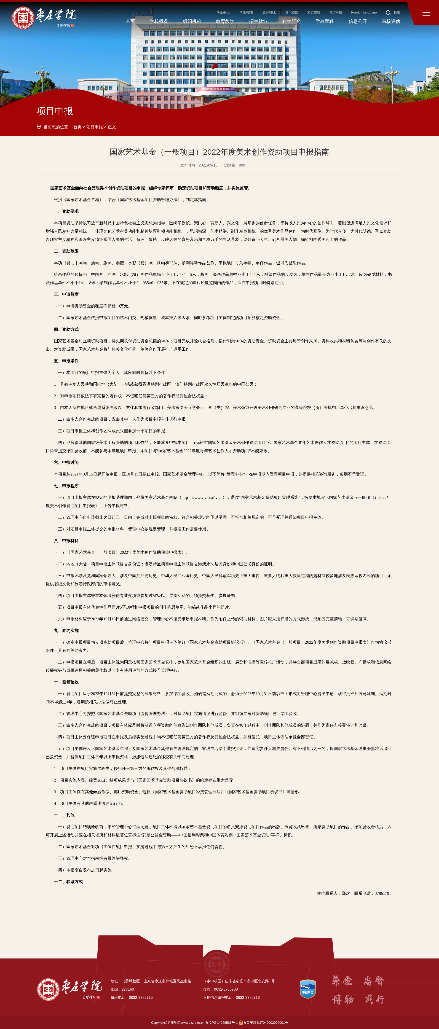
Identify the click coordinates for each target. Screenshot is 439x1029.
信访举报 (335, 12)
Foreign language (364, 12)
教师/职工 (269, 12)
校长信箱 (313, 12)
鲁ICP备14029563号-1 (221, 1022)
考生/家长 (223, 12)
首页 (77, 127)
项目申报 (94, 127)
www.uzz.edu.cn (192, 1022)
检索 (396, 12)
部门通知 (291, 12)
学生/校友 (246, 12)
